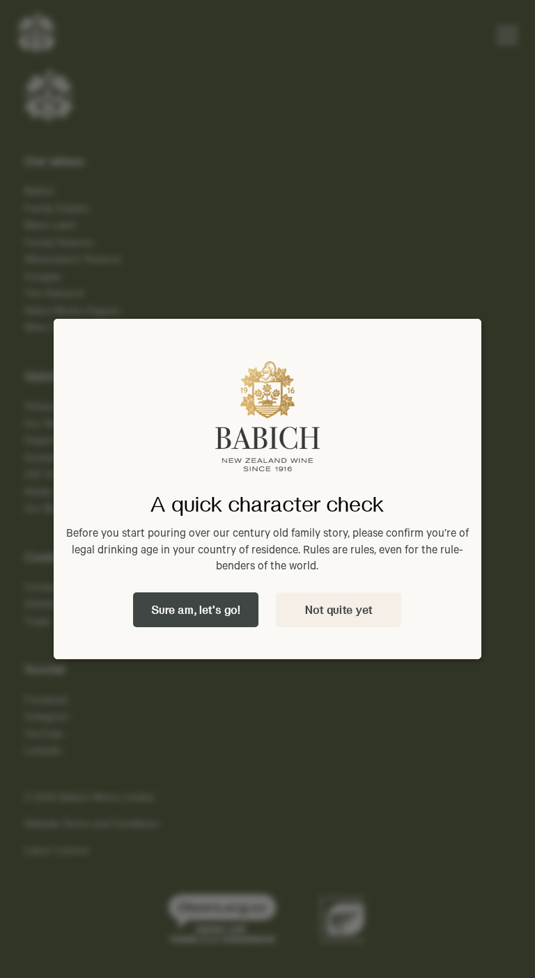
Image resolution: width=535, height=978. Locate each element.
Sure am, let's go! (195, 609)
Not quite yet (339, 609)
